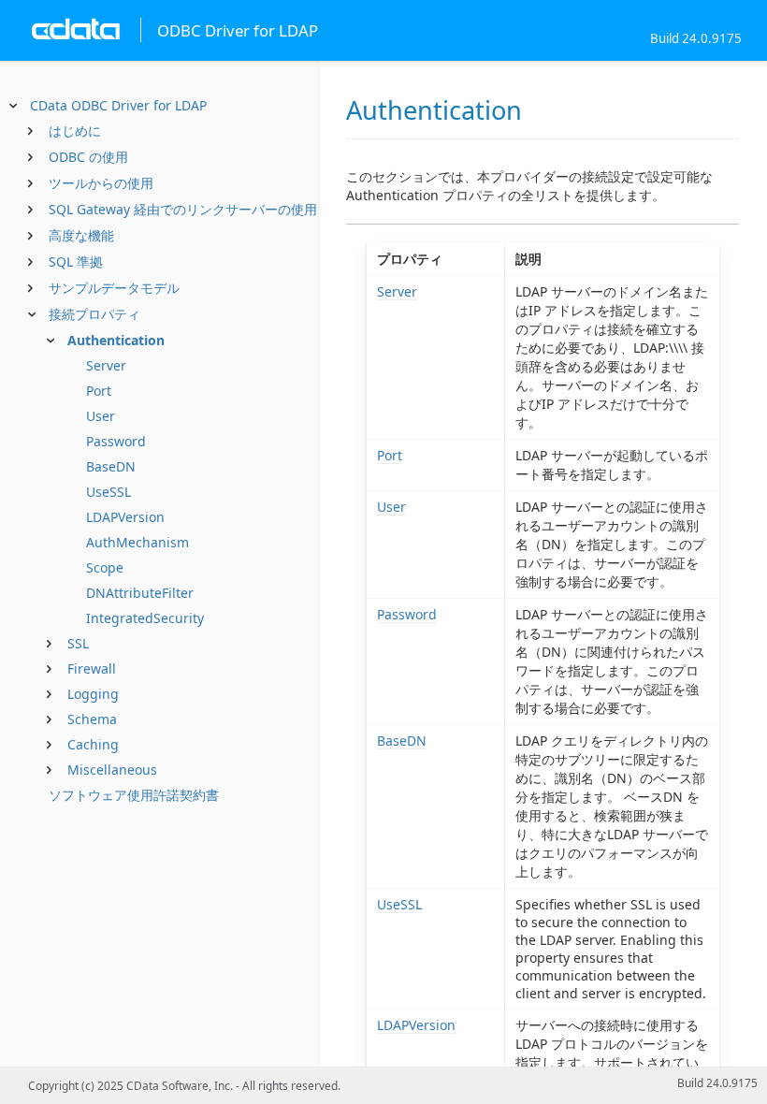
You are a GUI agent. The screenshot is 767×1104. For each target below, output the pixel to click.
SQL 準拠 (76, 261)
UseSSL (108, 492)
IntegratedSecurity (145, 618)
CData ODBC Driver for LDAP (118, 105)
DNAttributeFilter (140, 593)
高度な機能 (81, 235)
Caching (93, 744)
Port (98, 390)
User (100, 416)
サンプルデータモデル (114, 288)
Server (106, 365)
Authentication (116, 340)
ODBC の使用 (88, 157)
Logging (93, 694)
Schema (92, 719)
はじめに (75, 130)
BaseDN (111, 466)
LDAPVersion (125, 517)
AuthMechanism (137, 542)
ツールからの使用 (101, 183)
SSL (78, 643)
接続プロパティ (94, 314)
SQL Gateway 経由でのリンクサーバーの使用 (183, 209)
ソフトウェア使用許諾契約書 (134, 795)
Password (116, 441)
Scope (104, 567)
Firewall (91, 668)
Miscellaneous (112, 769)
